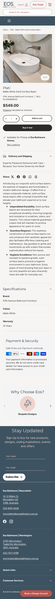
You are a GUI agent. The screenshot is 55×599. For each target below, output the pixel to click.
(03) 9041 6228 (11, 508)
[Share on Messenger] (36, 177)
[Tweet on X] (12, 177)
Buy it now (27, 127)
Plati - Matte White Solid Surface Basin (25, 30)
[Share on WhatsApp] (30, 177)
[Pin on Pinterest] (24, 177)
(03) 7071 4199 (10, 553)
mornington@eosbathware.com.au (21, 558)
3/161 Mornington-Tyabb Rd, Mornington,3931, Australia (14, 544)
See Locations (13, 145)
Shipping (7, 110)
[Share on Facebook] (18, 177)
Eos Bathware (14, 592)
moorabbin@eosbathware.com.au (20, 513)
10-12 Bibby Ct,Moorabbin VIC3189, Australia (11, 499)
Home (5, 30)
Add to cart (37, 118)
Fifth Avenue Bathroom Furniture (18, 96)
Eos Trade (38, 4)
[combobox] (27, 12)
